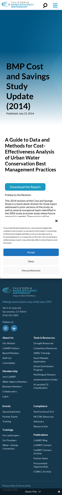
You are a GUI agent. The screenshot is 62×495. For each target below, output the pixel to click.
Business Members (12, 386)
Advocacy (39, 421)
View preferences (31, 270)
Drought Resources (43, 343)
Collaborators (9, 391)
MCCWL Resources (44, 416)
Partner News (41, 458)
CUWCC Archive (42, 471)
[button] (57, 221)
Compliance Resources (45, 348)
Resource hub (41, 426)
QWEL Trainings (42, 353)
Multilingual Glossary (45, 374)
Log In (5, 396)
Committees (8, 363)
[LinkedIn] (14, 328)
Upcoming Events (11, 411)
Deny (31, 261)
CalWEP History (10, 348)
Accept (31, 252)
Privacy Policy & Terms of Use (16, 485)
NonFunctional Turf (44, 411)
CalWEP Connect (42, 445)
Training (6, 421)
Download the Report (25, 187)
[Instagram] (5, 328)
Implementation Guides (46, 379)
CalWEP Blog (40, 440)
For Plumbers (9, 440)
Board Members (10, 353)
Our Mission (8, 343)
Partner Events (10, 416)
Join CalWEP (9, 376)
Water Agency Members (14, 381)
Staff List (6, 358)
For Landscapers (10, 435)
